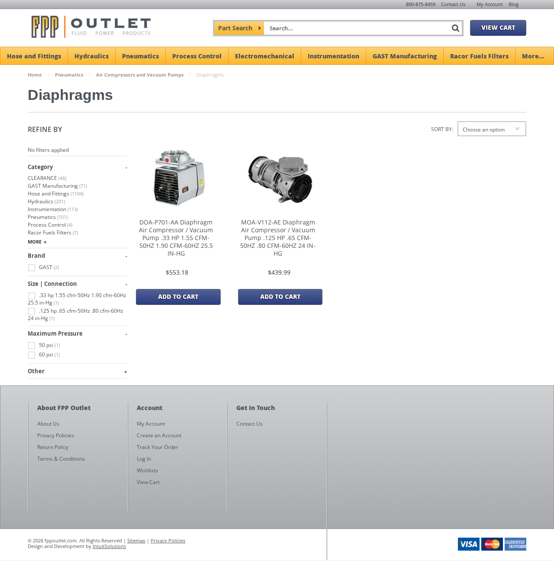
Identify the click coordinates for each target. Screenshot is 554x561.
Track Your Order (157, 447)
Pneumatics (140, 55)
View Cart (498, 27)
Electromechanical (264, 55)
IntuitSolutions (109, 546)
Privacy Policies (168, 540)
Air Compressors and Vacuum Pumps (140, 74)
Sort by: (442, 129)
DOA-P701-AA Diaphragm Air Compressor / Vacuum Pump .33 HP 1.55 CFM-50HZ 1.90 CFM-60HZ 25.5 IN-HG (176, 237)
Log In (144, 458)
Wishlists (147, 470)
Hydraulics (91, 55)
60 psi (49, 354)
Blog (514, 4)
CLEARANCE (47, 178)
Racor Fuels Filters (479, 55)
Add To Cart (178, 296)
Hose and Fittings (34, 55)
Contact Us (453, 4)
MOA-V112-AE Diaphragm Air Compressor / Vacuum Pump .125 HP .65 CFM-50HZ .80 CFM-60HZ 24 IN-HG (278, 237)
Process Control (197, 55)
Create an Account (159, 435)
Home (35, 74)
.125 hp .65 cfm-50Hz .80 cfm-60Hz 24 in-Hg (75, 314)
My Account (490, 4)
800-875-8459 (420, 4)
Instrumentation (333, 55)
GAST (48, 267)
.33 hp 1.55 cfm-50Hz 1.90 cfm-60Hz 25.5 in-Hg (77, 299)
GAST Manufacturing (405, 55)
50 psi (49, 345)
